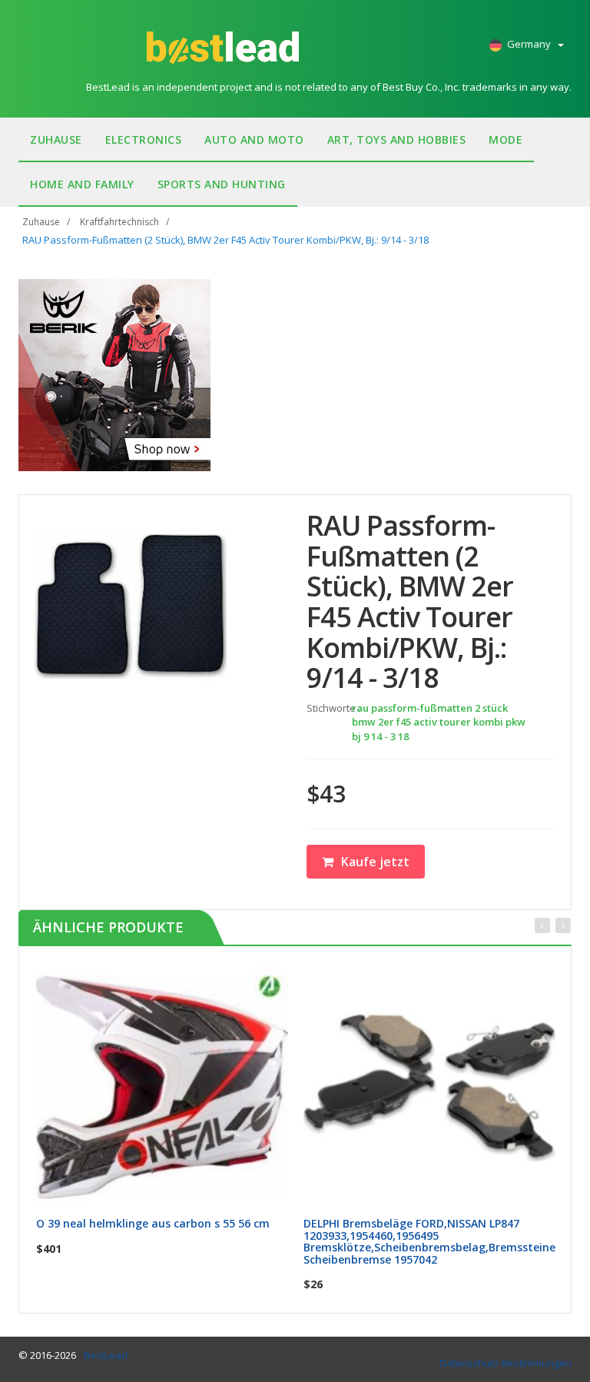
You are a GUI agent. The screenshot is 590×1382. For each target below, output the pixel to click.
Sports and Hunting (221, 184)
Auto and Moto (254, 139)
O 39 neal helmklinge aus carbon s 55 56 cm (153, 1223)
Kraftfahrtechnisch (119, 221)
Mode (505, 139)
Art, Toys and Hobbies (396, 139)
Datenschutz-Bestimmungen (505, 1363)
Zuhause (56, 139)
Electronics (143, 139)
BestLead (106, 1355)
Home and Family (82, 184)
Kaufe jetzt (375, 861)
